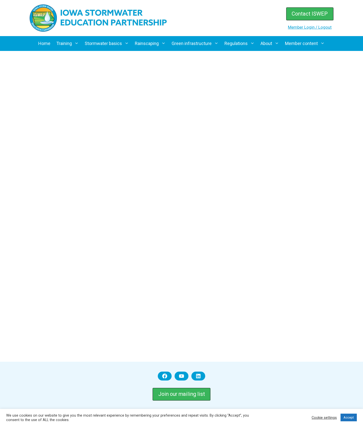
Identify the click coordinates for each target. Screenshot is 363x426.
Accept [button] (348, 417)
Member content (301, 43)
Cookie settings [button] (324, 417)
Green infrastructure (192, 43)
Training (64, 43)
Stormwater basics (103, 43)
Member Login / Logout (310, 27)
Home (44, 43)
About (266, 43)
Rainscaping (147, 43)
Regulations (236, 43)
